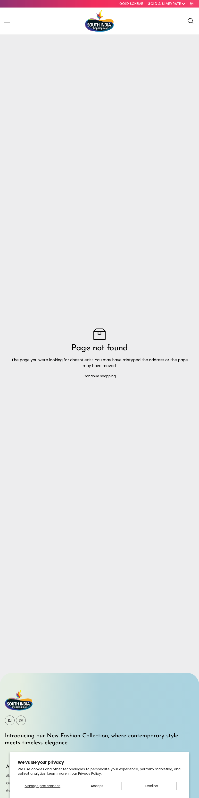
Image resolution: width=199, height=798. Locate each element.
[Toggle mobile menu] (43, 21)
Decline (151, 785)
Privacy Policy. (90, 773)
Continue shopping (99, 376)
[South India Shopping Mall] (99, 21)
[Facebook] (10, 720)
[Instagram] (21, 720)
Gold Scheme (131, 3)
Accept (97, 785)
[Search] (190, 21)
